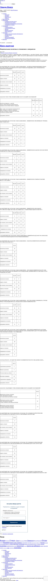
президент (20, 546)
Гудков (12, 540)
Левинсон (30, 540)
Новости (7, 18)
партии (42, 544)
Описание (7, 14)
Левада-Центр (6, 7)
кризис (9, 544)
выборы (19, 542)
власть (12, 542)
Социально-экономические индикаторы (13, 23)
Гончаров (7, 540)
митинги (26, 544)
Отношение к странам (9, 24)
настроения (30, 544)
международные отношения (17, 544)
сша (8, 547)
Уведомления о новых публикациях (12, 512)
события (1, 547)
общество (34, 544)
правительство (10, 546)
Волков (2, 540)
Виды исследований (9, 37)
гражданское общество (36, 542)
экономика (17, 548)
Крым (25, 540)
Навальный (39, 540)
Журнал (6, 29)
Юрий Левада (8, 17)
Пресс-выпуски (5, 19)
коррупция (5, 544)
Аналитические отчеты (10, 28)
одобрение (39, 544)
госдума (29, 542)
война (15, 542)
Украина (6, 542)
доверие (42, 542)
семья (45, 546)
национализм (10, 533)
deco (17, 580)
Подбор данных (8, 35)
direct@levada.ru (14, 10)
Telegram (4, 527)
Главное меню (3, 11)
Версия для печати (13, 52)
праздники (14, 546)
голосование (24, 542)
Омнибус (7, 36)
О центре (4, 13)
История (7, 15)
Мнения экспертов (9, 30)
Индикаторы (5, 20)
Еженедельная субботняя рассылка (11, 513)
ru (0, 1)
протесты (30, 546)
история (1, 544)
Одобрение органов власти (11, 21)
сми (47, 546)
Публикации (5, 26)
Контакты (4, 39)
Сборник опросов (9, 27)
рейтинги (37, 546)
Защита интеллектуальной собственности (14, 33)
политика (3, 546)
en (0, 2)
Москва (35, 540)
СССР (1, 542)
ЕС (15, 540)
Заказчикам (4, 32)
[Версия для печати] (4, 52)
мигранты (5, 533)
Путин (44, 540)
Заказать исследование (10, 38)
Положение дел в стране (10, 22)
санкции (41, 546)
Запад (18, 540)
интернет (46, 542)
